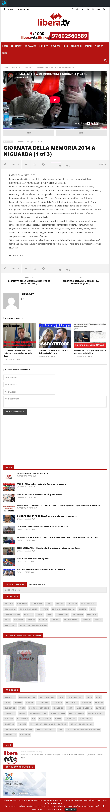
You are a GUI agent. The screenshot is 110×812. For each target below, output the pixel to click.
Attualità (31, 46)
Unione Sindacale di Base (33, 625)
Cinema (60, 604)
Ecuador (57, 702)
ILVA (70, 708)
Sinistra (9, 724)
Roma (58, 719)
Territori (76, 46)
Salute (31, 620)
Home (5, 46)
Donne (29, 702)
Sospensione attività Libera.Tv (32, 473)
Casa (49, 604)
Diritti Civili (88, 604)
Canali (88, 46)
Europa (99, 702)
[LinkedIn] (88, 9)
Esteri (45, 609)
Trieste (22, 724)
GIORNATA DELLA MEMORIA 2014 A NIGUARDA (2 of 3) (81, 281)
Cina (89, 697)
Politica (27, 67)
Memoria (92, 614)
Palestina (22, 719)
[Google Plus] (93, 9)
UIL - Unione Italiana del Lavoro (48, 724)
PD (33, 719)
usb (61, 729)
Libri (49, 614)
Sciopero (70, 719)
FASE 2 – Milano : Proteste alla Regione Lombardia (41, 484)
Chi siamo (16, 46)
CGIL (61, 697)
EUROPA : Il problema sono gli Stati (34, 558)
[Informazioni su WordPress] (3, 3)
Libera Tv (10, 713)
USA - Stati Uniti (45, 729)
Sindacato (85, 719)
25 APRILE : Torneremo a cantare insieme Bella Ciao (42, 526)
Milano (9, 719)
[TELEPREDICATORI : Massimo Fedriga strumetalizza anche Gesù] (19, 335)
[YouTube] (77, 9)
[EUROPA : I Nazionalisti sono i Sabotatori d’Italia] (55, 335)
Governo (59, 708)
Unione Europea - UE (81, 724)
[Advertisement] (24, 441)
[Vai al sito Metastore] (24, 661)
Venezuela (10, 735)
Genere (82, 609)
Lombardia (62, 614)
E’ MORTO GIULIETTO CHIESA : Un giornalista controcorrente (47, 516)
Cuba (7, 702)
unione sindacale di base (18, 729)
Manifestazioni (38, 713)
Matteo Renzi (76, 713)
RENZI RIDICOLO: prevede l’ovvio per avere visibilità (90, 351)
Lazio (40, 614)
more (102, 164)
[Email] (98, 9)
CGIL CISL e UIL (75, 697)
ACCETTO (70, 809)
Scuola (43, 620)
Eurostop (10, 708)
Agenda (99, 46)
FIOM (22, 708)
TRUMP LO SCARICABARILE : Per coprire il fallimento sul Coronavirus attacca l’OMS (57, 537)
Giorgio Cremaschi (39, 708)
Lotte (22, 713)
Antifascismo (47, 697)
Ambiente (22, 604)
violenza (25, 735)
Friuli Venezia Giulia (63, 609)
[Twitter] (82, 9)
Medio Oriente (96, 713)
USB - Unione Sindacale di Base (83, 729)
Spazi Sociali (71, 620)
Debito (18, 702)
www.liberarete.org (31, 751)
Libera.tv (35, 142)
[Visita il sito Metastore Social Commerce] (55, 36)
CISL (98, 697)
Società (43, 46)
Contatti (23, 9)
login (10, 9)
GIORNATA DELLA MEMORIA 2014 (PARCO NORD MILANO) (29, 281)
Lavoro (28, 614)
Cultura (56, 46)
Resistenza (45, 719)
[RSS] (104, 9)
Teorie (98, 620)
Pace (7, 620)
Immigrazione (12, 614)
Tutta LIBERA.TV (36, 584)
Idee (65, 46)
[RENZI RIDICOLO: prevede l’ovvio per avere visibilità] (90, 335)
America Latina (27, 697)
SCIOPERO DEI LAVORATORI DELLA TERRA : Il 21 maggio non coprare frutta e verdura (58, 505)
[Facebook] (72, 9)
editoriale (72, 702)
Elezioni (86, 702)
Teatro (86, 620)
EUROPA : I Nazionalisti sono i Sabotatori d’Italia (53, 351)
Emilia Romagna (28, 609)
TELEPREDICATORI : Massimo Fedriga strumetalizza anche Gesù (18, 353)
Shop (5, 53)
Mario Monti (58, 713)
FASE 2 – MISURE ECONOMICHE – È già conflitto (39, 494)
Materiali (77, 614)
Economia (10, 609)
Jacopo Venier (84, 708)
